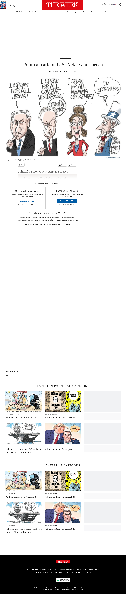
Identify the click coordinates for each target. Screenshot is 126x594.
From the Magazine (73, 12)
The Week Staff (56, 71)
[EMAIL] (7, 374)
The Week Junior (96, 12)
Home (56, 58)
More (84, 12)
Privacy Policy (81, 569)
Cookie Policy (94, 569)
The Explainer (20, 12)
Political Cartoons (65, 58)
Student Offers (109, 12)
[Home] (12, 12)
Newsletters (50, 12)
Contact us (66, 224)
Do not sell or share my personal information (73, 572)
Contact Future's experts (45, 569)
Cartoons (60, 12)
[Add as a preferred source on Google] (63, 580)
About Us (30, 569)
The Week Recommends (36, 12)
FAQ (51, 572)
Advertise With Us (42, 572)
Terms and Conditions (65, 569)
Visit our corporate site (87, 588)
